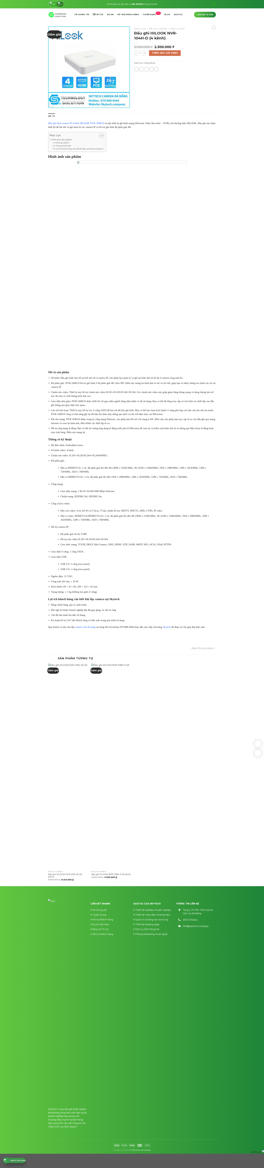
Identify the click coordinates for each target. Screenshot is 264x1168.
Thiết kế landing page (147, 924)
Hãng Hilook (177, 29)
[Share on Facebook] (136, 69)
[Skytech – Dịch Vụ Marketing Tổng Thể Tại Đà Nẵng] (57, 14)
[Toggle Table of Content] (100, 135)
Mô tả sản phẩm (62, 143)
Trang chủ (140, 29)
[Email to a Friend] (146, 69)
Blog (167, 14)
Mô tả (51, 116)
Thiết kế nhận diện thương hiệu (152, 914)
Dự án (110, 14)
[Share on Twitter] (141, 69)
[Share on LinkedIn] (156, 69)
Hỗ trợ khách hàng (128, 14)
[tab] (51, 116)
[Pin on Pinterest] (151, 69)
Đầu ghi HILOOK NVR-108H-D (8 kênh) (111, 874)
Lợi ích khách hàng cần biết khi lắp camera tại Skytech (79, 149)
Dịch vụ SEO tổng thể (147, 929)
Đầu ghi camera (158, 29)
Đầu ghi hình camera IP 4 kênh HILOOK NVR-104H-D (76, 123)
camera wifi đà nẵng (85, 627)
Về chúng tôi (82, 14)
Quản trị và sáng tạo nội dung (151, 919)
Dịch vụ (178, 14)
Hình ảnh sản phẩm (61, 139)
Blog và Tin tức (100, 929)
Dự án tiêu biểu (100, 924)
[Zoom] (51, 104)
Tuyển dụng (151, 14)
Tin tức (99, 14)
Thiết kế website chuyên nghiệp (153, 910)
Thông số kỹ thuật (63, 146)
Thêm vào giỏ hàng (165, 53)
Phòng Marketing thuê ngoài (151, 934)
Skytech (167, 627)
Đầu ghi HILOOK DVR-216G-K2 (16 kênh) (65, 875)
